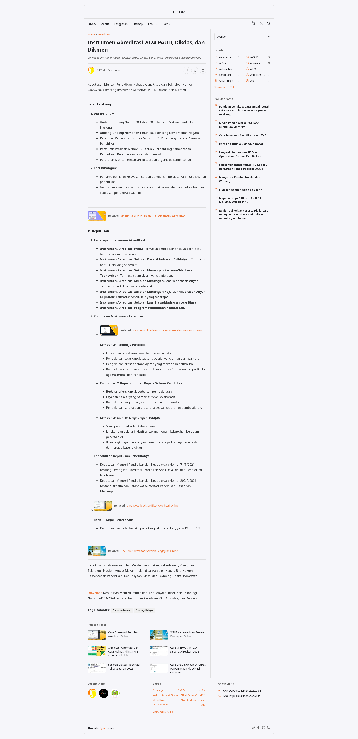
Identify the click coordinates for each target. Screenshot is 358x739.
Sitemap (138, 24)
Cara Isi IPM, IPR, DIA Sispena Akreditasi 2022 (184, 649)
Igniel (103, 728)
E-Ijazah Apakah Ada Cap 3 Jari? (240, 189)
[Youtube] (269, 728)
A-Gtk (222, 63)
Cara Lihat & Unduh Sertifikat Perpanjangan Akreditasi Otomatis (188, 668)
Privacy (92, 24)
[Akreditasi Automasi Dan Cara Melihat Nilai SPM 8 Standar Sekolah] (97, 654)
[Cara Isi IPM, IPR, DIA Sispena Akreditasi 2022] (159, 654)
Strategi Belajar (144, 610)
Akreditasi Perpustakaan (258, 75)
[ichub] (115, 697)
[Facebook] (258, 728)
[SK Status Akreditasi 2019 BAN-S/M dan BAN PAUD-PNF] (109, 334)
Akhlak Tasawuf (227, 69)
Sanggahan (121, 24)
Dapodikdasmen (122, 610)
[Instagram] (263, 728)
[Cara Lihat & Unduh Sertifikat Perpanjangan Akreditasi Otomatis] (159, 671)
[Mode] (261, 23)
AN (252, 81)
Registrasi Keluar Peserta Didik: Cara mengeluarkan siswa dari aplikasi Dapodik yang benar (243, 214)
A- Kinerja (225, 57)
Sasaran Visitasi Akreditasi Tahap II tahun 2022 (124, 666)
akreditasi (225, 75)
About (105, 24)
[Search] (268, 24)
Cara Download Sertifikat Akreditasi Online (152, 505)
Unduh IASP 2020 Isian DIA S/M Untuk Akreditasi (153, 216)
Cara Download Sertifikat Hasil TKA (242, 135)
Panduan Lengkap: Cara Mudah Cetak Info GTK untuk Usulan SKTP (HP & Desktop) (244, 110)
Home (166, 24)
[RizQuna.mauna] (103, 697)
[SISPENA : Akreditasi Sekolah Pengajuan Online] (97, 555)
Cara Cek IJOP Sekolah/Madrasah (241, 144)
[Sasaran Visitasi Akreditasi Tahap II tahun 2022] (97, 671)
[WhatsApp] (253, 728)
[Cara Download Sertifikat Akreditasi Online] (103, 509)
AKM (253, 69)
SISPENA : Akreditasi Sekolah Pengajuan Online (149, 551)
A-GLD (254, 57)
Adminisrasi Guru (257, 63)
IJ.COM (179, 12)
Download (95, 593)
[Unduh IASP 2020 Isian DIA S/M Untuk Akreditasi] (97, 220)
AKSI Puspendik (227, 81)
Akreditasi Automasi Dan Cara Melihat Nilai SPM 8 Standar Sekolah (123, 651)
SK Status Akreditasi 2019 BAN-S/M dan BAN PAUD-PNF (167, 330)
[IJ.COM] (92, 697)
